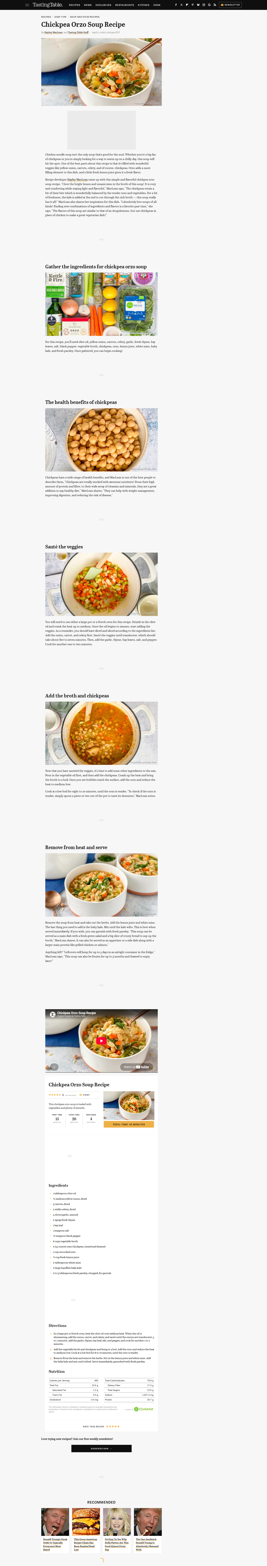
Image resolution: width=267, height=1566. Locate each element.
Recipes (74, 5)
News (88, 5)
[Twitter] (181, 5)
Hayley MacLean (53, 32)
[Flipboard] (187, 5)
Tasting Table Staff (78, 32)
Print (86, 1094)
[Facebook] (176, 5)
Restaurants (124, 5)
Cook (157, 5)
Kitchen (143, 5)
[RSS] (214, 5)
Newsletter (232, 4)
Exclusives (103, 5)
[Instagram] (203, 5)
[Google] (209, 5)
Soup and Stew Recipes (85, 17)
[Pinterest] (192, 5)
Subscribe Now (100, 1448)
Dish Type (61, 17)
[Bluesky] (198, 5)
